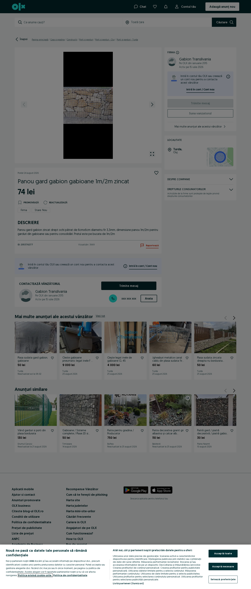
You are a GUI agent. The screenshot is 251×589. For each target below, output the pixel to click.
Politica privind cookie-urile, (35, 575)
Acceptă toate (223, 553)
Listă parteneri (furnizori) (128, 583)
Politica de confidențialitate (70, 575)
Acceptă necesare (223, 566)
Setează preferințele (223, 579)
